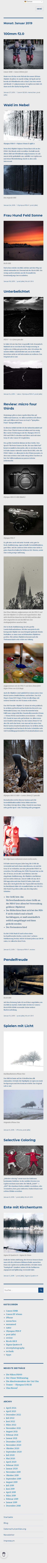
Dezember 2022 (13, 1414)
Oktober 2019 (12, 1475)
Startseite (8, 1517)
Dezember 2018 (13, 1505)
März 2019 (11, 1495)
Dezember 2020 (13, 1441)
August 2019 (11, 1482)
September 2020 (14, 1452)
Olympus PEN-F (23, 205)
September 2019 (13, 1479)
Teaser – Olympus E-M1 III (19, 1384)
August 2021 (11, 1431)
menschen (32, 92)
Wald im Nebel (16, 105)
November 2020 (13, 1445)
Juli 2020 (10, 1455)
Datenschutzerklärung (15, 1529)
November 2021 (13, 1428)
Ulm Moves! (11, 1388)
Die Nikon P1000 (14, 1374)
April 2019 (11, 1492)
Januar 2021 (11, 1438)
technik (10, 1351)
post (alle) (34, 205)
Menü (39, 9)
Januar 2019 (11, 1502)
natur (19, 394)
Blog (6, 1523)
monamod (11, 1324)
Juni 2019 (10, 1489)
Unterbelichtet (17, 291)
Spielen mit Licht (19, 1026)
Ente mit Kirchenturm (23, 1207)
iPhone (19, 1130)
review (32, 949)
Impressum (9, 1541)
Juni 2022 (10, 1421)
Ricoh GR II (29, 281)
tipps (8, 1354)
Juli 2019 (10, 1485)
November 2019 (13, 1472)
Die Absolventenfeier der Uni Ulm (22, 1381)
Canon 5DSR (22, 92)
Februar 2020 (12, 1465)
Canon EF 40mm (14, 1314)
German (29, 1)
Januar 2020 (12, 1468)
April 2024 (11, 1408)
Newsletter (9, 1535)
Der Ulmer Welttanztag (17, 1378)
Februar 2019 (12, 1499)
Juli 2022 (10, 1418)
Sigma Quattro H (31, 1276)
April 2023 (11, 1411)
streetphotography (15, 1348)
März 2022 (11, 1425)
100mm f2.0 (14, 34)
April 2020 (11, 1462)
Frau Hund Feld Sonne (23, 215)
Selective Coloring (20, 1140)
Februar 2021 (12, 1435)
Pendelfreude (16, 960)
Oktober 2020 (12, 1448)
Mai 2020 (10, 1458)
